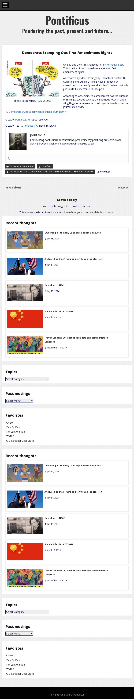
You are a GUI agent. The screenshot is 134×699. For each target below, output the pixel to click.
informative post (114, 64)
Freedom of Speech (84, 171)
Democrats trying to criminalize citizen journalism (36, 111)
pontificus (46, 166)
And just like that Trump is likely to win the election (73, 259)
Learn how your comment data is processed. (89, 212)
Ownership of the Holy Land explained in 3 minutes (72, 232)
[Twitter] (8, 158)
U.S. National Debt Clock (20, 440)
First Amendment (63, 171)
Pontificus (20, 119)
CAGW (9, 422)
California (15, 166)
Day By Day (13, 427)
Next (122, 187)
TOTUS (10, 436)
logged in (63, 206)
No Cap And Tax (15, 431)
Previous (15, 187)
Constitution (28, 166)
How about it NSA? (54, 285)
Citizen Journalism (19, 171)
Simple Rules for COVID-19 (58, 311)
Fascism (48, 171)
